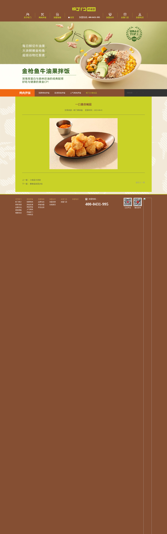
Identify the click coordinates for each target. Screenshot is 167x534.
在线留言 (52, 204)
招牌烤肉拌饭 (44, 93)
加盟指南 (57, 17)
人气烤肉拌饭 (75, 93)
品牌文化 (18, 207)
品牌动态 (41, 202)
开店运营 (41, 207)
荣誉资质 (18, 204)
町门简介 (18, 202)
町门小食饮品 (91, 93)
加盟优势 (52, 202)
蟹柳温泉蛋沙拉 (36, 184)
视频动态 (18, 213)
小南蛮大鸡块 (35, 180)
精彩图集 (18, 210)
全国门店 (125, 17)
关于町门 (27, 17)
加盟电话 (140, 17)
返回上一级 (140, 182)
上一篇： (25, 180)
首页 (72, 17)
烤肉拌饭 (42, 17)
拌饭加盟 (41, 204)
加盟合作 (110, 17)
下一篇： (25, 184)
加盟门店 (64, 202)
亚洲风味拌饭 (59, 93)
